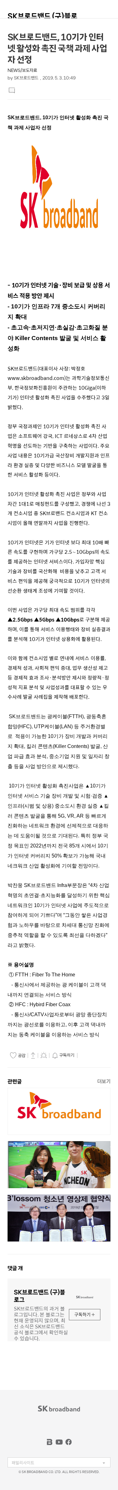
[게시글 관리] (43, 1055)
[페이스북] (68, 1442)
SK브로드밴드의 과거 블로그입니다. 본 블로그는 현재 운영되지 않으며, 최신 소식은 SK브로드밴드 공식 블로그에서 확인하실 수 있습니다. (41, 1323)
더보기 (103, 1081)
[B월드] (49, 1442)
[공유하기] (33, 1055)
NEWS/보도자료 (22, 70)
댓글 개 (15, 1268)
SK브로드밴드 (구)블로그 (42, 19)
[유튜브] (59, 1442)
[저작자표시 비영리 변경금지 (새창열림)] (87, 1055)
